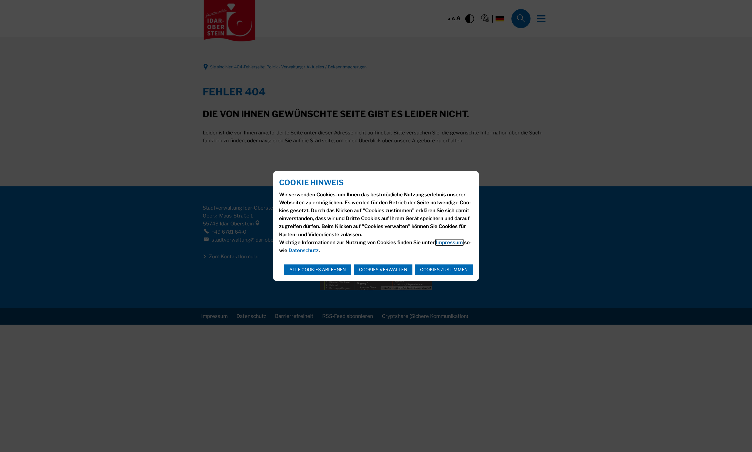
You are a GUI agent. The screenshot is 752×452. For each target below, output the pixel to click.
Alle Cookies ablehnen (317, 269)
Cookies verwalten (383, 269)
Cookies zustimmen (444, 269)
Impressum (449, 242)
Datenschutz (303, 250)
